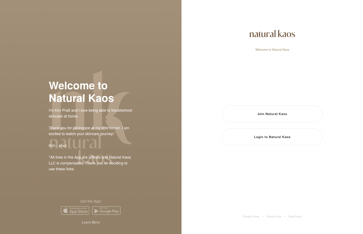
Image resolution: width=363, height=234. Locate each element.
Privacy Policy (251, 216)
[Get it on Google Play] (106, 210)
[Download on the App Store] (75, 210)
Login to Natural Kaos (272, 136)
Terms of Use (273, 216)
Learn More (91, 222)
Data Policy (294, 216)
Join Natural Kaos (272, 113)
